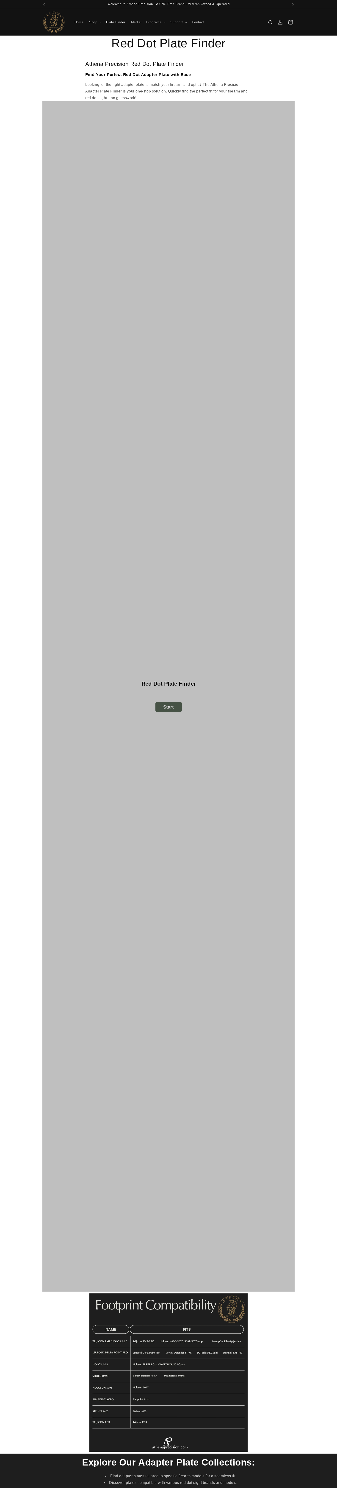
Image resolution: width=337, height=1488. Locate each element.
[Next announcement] (293, 4)
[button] (94, 22)
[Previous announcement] (44, 4)
